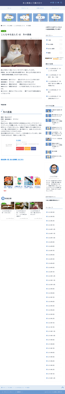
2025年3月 (51, 216)
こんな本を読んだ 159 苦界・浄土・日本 (55, 76)
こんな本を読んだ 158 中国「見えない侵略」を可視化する (55, 83)
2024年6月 (51, 255)
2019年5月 (51, 357)
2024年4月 (51, 263)
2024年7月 (51, 250)
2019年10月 (51, 335)
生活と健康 (54, 48)
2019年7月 (51, 348)
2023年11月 (51, 280)
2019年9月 (51, 340)
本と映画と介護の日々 (32, 3)
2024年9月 (51, 242)
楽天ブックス (20, 148)
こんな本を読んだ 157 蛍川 (55, 91)
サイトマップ (55, 8)
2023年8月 (51, 293)
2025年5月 (51, 212)
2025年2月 (51, 221)
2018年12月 (51, 378)
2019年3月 (51, 365)
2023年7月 (51, 297)
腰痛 (54, 53)
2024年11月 (51, 233)
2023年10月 (51, 284)
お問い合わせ (40, 8)
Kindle (33, 148)
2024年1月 (51, 272)
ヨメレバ (24, 142)
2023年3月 (51, 314)
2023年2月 (51, 318)
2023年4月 (51, 310)
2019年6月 (51, 352)
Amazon (27, 148)
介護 (54, 40)
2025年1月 (51, 225)
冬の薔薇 (18, 140)
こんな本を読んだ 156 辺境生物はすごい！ (55, 97)
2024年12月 (51, 229)
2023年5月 (51, 306)
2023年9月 (51, 289)
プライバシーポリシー (9, 392)
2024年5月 (51, 259)
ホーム (9, 8)
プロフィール (24, 8)
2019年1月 (51, 374)
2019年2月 (51, 369)
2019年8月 (51, 344)
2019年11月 (51, 331)
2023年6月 (51, 301)
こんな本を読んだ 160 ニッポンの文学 (55, 70)
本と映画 (3, 31)
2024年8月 (51, 246)
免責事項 (19, 392)
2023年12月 (51, 276)
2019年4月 (51, 361)
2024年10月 (51, 238)
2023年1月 (51, 323)
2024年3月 (51, 267)
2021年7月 (51, 327)
